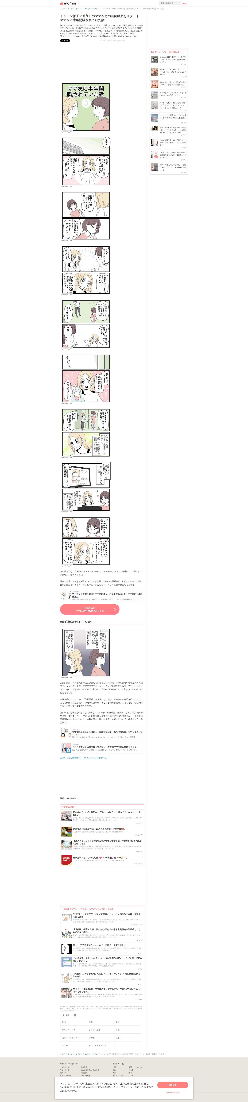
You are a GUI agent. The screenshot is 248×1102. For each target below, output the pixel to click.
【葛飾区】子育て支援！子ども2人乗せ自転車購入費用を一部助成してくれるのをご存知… (106, 931)
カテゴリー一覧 (65, 1075)
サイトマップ (64, 1070)
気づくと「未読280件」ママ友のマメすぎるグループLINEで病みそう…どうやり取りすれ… (107, 990)
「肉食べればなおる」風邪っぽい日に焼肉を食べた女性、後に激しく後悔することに (173, 155)
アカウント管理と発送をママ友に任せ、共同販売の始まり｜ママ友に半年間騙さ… (107, 595)
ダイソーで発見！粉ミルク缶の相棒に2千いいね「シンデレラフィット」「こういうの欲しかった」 (173, 105)
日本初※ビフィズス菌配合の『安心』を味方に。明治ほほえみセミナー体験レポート (106, 813)
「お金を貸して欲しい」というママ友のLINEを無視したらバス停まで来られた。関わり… (107, 959)
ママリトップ (64, 1067)
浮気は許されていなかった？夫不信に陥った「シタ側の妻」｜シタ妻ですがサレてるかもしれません (173, 130)
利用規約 (84, 1073)
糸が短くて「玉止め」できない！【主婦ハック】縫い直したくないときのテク (173, 72)
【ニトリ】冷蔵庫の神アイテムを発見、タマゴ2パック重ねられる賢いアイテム (173, 117)
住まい (131, 1073)
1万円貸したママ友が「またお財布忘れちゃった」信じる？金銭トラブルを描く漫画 (106, 915)
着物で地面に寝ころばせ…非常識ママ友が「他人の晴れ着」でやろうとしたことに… (107, 733)
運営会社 (84, 1067)
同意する (173, 1085)
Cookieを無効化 (173, 1092)
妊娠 (114, 1070)
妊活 (114, 1067)
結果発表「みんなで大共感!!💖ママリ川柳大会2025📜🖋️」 (100, 857)
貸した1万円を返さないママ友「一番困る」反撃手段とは (99, 945)
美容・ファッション (136, 1067)
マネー (131, 1075)
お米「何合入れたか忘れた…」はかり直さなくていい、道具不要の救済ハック (173, 167)
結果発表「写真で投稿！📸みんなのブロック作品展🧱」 (99, 829)
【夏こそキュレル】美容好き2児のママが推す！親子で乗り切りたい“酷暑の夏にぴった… (107, 842)
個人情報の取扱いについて (90, 1070)
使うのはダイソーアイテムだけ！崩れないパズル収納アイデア (173, 93)
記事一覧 (63, 1073)
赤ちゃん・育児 (118, 1075)
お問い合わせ (85, 1075)
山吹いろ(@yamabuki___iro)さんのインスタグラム (83, 757)
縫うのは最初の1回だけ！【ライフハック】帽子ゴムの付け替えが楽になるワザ (173, 59)
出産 (114, 1073)
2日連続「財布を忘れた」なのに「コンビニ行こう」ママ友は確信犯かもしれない (106, 975)
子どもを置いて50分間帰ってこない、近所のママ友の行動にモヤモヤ (104, 746)
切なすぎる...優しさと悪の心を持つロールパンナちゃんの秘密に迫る (173, 83)
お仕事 (131, 1070)
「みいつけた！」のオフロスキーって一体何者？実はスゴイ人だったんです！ (173, 142)
